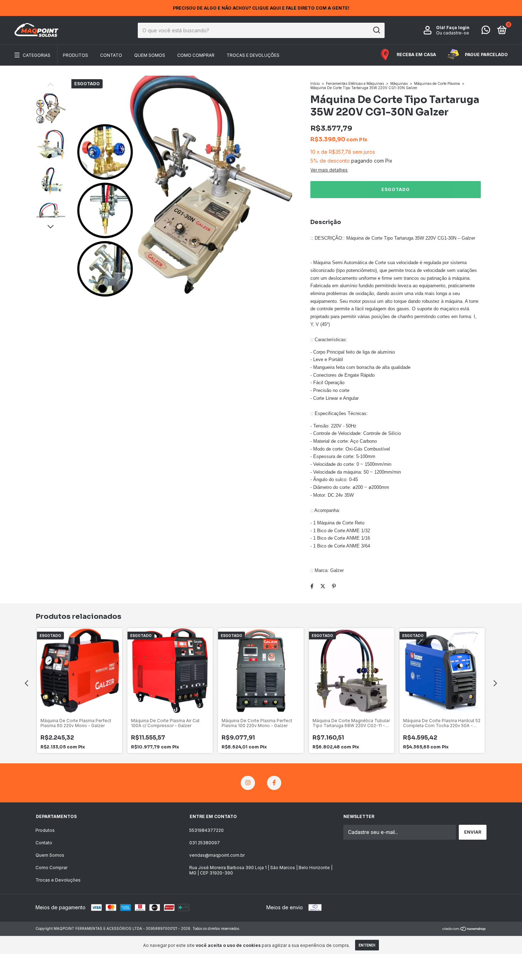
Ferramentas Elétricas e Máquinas (355, 83)
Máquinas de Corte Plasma (437, 83)
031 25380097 (204, 842)
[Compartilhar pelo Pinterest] (334, 586)
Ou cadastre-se (452, 33)
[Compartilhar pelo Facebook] (312, 586)
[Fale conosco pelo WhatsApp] (486, 31)
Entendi (367, 945)
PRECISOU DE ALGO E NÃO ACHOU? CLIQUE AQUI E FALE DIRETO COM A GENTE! (261, 8)
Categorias (36, 55)
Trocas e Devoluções (253, 55)
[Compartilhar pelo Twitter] (322, 586)
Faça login (457, 27)
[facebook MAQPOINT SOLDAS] (274, 783)
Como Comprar (195, 55)
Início (315, 83)
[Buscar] (376, 30)
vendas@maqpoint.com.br (217, 855)
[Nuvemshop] (464, 929)
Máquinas (399, 83)
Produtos (75, 55)
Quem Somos (149, 55)
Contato (111, 55)
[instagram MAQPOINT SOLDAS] (248, 783)
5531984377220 (206, 830)
